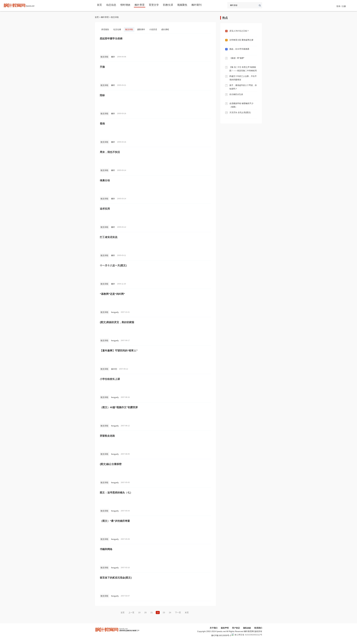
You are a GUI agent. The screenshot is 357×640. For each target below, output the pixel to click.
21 (151, 612)
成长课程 (165, 29)
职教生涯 (168, 4)
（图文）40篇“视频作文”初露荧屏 (119, 407)
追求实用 (105, 208)
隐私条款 (247, 628)
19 (139, 612)
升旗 (102, 66)
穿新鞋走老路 (107, 435)
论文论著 (117, 29)
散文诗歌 (115, 17)
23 (164, 612)
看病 (102, 123)
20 (145, 612)
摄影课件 (141, 29)
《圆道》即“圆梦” (236, 58)
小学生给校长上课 (110, 379)
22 (158, 612)
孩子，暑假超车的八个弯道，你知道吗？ (243, 87)
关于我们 (214, 628)
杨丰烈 (114, 369)
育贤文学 (154, 4)
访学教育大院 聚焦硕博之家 (241, 40)
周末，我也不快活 (110, 152)
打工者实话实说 (108, 237)
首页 (99, 4)
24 (170, 612)
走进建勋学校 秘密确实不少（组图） (241, 105)
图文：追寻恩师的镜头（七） (116, 492)
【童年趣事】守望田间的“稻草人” (119, 350)
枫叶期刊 (196, 4)
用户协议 (236, 628)
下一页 (178, 612)
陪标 (102, 95)
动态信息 (111, 4)
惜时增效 (125, 4)
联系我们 (258, 628)
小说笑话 (153, 29)
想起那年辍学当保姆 (111, 38)
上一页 (131, 612)
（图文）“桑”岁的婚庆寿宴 (115, 520)
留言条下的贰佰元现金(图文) (116, 577)
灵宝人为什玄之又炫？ (239, 31)
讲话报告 (105, 29)
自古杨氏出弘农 (236, 94)
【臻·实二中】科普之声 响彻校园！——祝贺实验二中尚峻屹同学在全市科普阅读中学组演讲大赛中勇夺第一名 (243, 72)
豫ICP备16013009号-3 (221, 635)
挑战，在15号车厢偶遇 (239, 49)
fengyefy (115, 312)
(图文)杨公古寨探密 (111, 464)
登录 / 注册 (341, 6)
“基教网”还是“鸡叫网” (112, 294)
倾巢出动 (105, 180)
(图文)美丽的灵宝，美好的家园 (117, 322)
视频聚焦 (182, 4)
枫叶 (113, 57)
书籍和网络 (106, 549)
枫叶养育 (140, 4)
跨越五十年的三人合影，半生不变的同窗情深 (243, 78)
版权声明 (225, 628)
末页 (187, 612)
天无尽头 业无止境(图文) (240, 112)
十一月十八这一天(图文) (113, 265)
